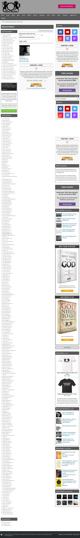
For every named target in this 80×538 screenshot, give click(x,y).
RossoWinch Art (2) (6, 525)
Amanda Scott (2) (6, 137)
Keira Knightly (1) (6, 329)
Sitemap (60, 534)
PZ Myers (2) (5, 388)
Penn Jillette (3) (5, 394)
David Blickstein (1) (6, 208)
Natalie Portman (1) (6, 377)
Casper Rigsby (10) (6, 179)
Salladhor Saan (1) (6, 441)
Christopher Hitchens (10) (8, 191)
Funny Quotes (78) (6, 57)
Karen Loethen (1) (6, 324)
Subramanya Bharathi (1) (8, 480)
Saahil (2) (4, 436)
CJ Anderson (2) (6, 171)
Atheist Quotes (60, 491)
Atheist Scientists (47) (7, 42)
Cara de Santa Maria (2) (8, 173)
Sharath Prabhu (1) (6, 458)
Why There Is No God (67, 246)
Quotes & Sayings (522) (7, 63)
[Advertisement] (67, 517)
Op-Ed (23, 15)
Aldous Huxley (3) (6, 129)
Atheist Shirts (60, 353)
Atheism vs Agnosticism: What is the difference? (68, 230)
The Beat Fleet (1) (6, 486)
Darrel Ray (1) (5, 206)
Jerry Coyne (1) (5, 297)
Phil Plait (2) (5, 399)
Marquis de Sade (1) (7, 353)
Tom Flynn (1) (5, 497)
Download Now (67, 90)
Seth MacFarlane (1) (7, 453)
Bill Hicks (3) (5, 159)
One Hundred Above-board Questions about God (69, 214)
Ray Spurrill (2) (5, 409)
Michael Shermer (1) (7, 365)
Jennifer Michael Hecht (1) (8, 294)
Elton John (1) (5, 237)
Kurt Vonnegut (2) (6, 330)
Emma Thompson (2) (7, 238)
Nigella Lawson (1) (6, 383)
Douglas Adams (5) (6, 227)
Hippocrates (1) (6, 274)
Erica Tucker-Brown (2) (7, 241)
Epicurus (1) (5, 240)
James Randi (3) (6, 288)
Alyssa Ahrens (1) (6, 135)
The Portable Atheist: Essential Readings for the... (69, 480)
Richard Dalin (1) (6, 415)
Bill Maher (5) (5, 161)
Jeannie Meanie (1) (6, 293)
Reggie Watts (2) (6, 412)
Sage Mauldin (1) (6, 439)
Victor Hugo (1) (5, 505)
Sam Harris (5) (5, 444)
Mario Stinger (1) (6, 349)
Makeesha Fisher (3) (7, 347)
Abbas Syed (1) (6, 120)
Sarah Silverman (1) (7, 447)
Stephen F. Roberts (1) (7, 468)
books (68, 169)
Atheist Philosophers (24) (8, 41)
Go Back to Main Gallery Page (45, 30)
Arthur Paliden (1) (6, 150)
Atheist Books (60, 448)
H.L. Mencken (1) (6, 270)
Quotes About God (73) (7, 66)
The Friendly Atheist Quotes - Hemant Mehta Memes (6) (9, 488)
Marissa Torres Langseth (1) (9, 350)
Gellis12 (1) (5, 250)
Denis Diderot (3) (6, 220)
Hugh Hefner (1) (6, 276)
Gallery (29, 15)
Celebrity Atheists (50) (7, 44)
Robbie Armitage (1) (7, 423)
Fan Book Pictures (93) (7, 51)
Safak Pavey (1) (6, 438)
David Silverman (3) (7, 211)
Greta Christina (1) (6, 267)
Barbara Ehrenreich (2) (7, 153)
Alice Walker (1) (6, 132)
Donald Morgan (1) (6, 224)
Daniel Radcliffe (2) (6, 202)
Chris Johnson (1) (6, 187)
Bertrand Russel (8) (6, 158)
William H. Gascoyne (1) (7, 508)
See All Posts (68, 210)
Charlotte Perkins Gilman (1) (9, 184)
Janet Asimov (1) (6, 290)
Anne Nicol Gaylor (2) (7, 143)
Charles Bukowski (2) (7, 181)
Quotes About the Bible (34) (8, 72)
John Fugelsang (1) (6, 308)
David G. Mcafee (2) (7, 209)
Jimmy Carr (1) (5, 305)
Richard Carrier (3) (6, 414)
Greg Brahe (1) (5, 264)
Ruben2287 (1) (5, 433)
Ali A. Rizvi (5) (5, 131)
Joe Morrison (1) (6, 306)
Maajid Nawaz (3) (6, 344)
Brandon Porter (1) (6, 168)
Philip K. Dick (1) (6, 402)
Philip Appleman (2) (6, 400)
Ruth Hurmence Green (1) (8, 435)
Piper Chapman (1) (6, 403)
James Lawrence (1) (7, 287)
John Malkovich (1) (6, 311)
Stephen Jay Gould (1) (7, 473)
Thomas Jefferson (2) (7, 491)
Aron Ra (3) (5, 147)
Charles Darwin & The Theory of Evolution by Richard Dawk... (68, 440)
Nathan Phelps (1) (6, 379)
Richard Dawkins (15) (7, 417)
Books (53, 15)
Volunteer (65, 15)
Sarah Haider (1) (6, 445)
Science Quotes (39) (7, 75)
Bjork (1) (4, 164)
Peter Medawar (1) (6, 397)
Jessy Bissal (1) (5, 302)
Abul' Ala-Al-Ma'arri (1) (7, 121)
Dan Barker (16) (6, 197)
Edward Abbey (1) (6, 232)
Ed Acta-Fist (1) (5, 229)
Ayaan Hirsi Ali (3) (6, 152)
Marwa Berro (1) (6, 355)
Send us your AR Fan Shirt (9, 110)
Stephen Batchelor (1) (7, 465)
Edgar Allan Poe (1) (6, 230)
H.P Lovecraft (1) (6, 271)
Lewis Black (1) (5, 338)
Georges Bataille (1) (7, 261)
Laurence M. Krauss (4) (7, 333)
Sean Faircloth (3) (6, 450)
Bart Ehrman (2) (6, 155)
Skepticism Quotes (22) (7, 77)
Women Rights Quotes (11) (8, 78)
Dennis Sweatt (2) (6, 522)
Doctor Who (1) (5, 221)
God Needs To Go (67, 297)
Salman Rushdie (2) (7, 442)
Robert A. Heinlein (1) (7, 424)
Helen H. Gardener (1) (7, 273)
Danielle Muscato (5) (7, 203)
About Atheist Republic (67, 6)
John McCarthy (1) (6, 312)
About (58, 15)
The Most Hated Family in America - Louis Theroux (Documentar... (69, 434)
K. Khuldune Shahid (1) (7, 323)
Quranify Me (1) (6, 406)
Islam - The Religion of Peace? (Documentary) (68, 413)
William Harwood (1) (7, 509)
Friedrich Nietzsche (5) (7, 249)
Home (2, 15)
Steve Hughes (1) (6, 474)
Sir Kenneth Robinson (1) (8, 459)
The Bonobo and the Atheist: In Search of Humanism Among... (70, 471)
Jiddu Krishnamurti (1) (7, 303)
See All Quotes (69, 491)
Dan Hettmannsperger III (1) (8, 199)
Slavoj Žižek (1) (5, 461)
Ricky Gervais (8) (6, 420)
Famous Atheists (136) (7, 48)
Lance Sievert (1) (6, 332)
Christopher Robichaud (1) (8, 193)
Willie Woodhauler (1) (7, 512)
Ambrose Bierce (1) (6, 140)
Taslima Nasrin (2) (6, 482)
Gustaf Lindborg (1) (6, 268)
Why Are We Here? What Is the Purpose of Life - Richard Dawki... (69, 420)
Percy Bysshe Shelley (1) (8, 395)
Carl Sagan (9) (5, 174)
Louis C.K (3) (5, 341)
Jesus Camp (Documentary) (69, 426)
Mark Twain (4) (5, 352)
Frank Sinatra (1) (6, 247)
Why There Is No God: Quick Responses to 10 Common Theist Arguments (69, 225)
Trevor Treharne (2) (7, 502)
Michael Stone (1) (6, 367)
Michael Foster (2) (6, 361)
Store (48, 15)
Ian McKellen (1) (6, 279)
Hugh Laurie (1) (6, 277)
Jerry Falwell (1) (5, 299)
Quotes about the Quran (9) (8, 74)
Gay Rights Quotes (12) (7, 59)
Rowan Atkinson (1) (6, 432)
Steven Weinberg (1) (7, 477)
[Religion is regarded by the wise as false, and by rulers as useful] (24, 55)
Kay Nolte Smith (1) (6, 327)
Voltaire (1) (5, 506)
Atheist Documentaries (62, 409)
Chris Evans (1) (5, 185)
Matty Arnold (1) (6, 359)
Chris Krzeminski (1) (7, 188)
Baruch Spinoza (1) (6, 156)
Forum (8, 15)
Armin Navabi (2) (6, 146)
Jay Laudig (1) (5, 291)
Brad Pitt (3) (5, 167)
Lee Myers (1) (5, 335)
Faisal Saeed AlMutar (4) (8, 244)
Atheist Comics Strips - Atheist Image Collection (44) (9, 38)
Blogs (13, 15)
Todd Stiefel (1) (6, 495)
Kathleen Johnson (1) (7, 326)
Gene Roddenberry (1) (7, 252)
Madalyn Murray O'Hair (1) (8, 346)
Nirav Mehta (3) (6, 385)
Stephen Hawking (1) (7, 471)
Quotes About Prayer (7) (8, 69)
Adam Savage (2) (6, 123)
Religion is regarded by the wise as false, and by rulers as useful (24, 59)
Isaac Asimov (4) (6, 280)
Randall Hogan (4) (6, 408)
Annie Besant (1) (6, 144)
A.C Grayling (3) (6, 118)
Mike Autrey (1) (5, 370)
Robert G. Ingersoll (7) (7, 426)
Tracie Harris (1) (6, 500)
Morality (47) (5, 62)
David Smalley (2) (6, 212)
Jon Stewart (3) (5, 314)
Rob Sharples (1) (6, 421)
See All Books (67, 347)
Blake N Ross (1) (6, 165)
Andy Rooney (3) (6, 141)
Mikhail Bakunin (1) (6, 371)
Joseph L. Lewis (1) (6, 317)
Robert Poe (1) (5, 427)
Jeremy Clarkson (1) (7, 296)
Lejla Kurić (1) (5, 336)
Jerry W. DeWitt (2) (6, 300)
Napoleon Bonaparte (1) (8, 376)
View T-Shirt (67, 375)
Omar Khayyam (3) (6, 386)
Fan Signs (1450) (6, 54)
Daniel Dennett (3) (6, 200)
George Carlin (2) (6, 255)
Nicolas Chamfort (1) (7, 382)
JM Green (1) (5, 282)
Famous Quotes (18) (7, 50)
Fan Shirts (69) (5, 53)
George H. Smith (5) (6, 258)
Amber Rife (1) (5, 138)
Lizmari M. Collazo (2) (7, 339)
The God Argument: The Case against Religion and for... (70, 461)
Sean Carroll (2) (6, 448)
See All (71, 408)
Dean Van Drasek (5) (7, 218)
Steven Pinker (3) (6, 476)
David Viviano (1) (6, 214)
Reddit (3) (4, 411)
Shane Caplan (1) (6, 455)
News (18, 15)
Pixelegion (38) (5, 524)
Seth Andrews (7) (6, 452)
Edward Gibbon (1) (7, 234)
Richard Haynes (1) (6, 418)
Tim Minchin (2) (5, 494)
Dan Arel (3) (5, 196)
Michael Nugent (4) (6, 362)
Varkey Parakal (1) (6, 503)
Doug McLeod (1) (6, 226)
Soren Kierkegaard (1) (7, 462)
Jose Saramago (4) (6, 315)
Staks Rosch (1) (6, 464)
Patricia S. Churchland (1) (8, 389)
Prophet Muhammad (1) (8, 405)
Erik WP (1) (4, 243)
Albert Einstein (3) (6, 128)
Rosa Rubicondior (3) (7, 430)
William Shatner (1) (6, 511)
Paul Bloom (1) (5, 391)
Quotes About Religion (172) (8, 71)
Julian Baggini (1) (6, 320)
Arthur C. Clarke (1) (6, 149)
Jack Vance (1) (5, 283)
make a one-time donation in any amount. (37, 88)
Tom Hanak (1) (5, 498)
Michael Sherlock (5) (7, 364)
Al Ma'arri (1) (5, 126)
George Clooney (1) (7, 256)
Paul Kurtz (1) (5, 392)
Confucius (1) (5, 194)
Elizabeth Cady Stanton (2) (8, 235)
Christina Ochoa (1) (6, 190)
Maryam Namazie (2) (7, 356)
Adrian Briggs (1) (6, 125)
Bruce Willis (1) (5, 170)
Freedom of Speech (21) (8, 56)
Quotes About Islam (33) (8, 68)
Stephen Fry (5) (6, 470)
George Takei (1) (6, 259)
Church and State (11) (7, 47)
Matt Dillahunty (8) (6, 358)
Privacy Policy (76, 534)
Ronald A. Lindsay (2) (7, 429)
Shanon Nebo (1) (6, 456)
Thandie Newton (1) (7, 485)
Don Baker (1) (5, 223)
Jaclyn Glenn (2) (6, 285)
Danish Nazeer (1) (6, 205)
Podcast (35, 15)
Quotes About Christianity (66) (9, 65)
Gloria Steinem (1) (6, 262)
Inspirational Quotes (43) (8, 60)
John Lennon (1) (6, 309)
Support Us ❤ (73, 15)
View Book (67, 291)
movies (58, 171)
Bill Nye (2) (4, 162)
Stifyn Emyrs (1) (6, 479)
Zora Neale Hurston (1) (7, 514)
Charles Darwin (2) (6, 182)
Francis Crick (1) (6, 246)
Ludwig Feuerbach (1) (7, 343)
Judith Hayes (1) (6, 318)
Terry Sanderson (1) (7, 483)
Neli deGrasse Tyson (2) (8, 380)
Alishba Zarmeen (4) (7, 134)
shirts (72, 169)
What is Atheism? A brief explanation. (68, 219)
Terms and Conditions (67, 534)
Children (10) (5, 45)
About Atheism (60, 210)
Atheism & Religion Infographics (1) (6, 35)
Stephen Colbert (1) (7, 467)
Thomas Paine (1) (6, 492)
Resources (42, 15)
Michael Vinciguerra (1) (7, 368)
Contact (3, 18)
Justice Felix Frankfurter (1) (8, 321)
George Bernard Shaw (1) (8, 253)
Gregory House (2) (6, 265)
